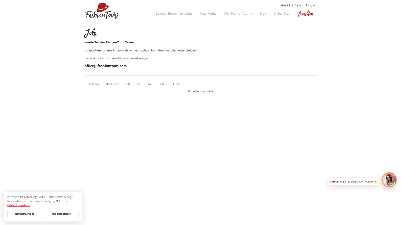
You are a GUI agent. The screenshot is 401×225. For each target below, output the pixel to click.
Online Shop (282, 13)
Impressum (94, 83)
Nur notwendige (24, 214)
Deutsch (286, 5)
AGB (128, 83)
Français (310, 5)
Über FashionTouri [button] (237, 13)
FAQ (150, 83)
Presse (176, 83)
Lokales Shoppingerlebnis (174, 13)
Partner (162, 83)
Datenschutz (112, 83)
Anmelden (305, 14)
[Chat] (389, 180)
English (298, 5)
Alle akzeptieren (61, 214)
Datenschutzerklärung (19, 205)
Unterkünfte (208, 13)
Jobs (138, 83)
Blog (263, 13)
